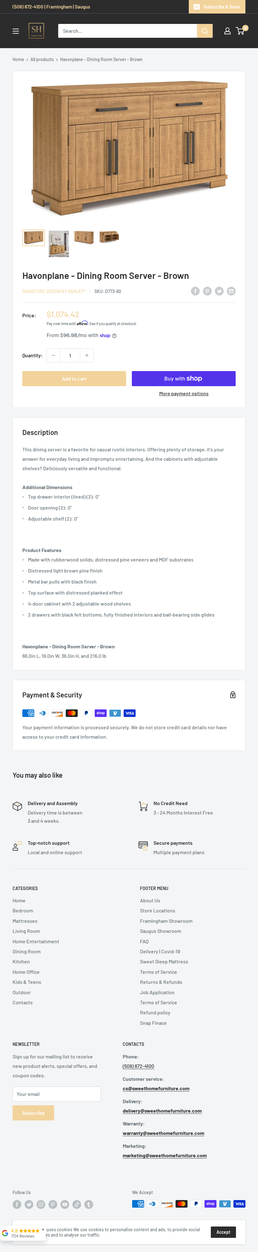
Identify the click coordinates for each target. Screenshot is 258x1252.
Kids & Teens (27, 982)
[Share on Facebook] (195, 291)
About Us (150, 900)
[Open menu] (16, 31)
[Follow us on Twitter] (29, 1204)
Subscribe (33, 1113)
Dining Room (27, 951)
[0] (240, 31)
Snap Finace (153, 1023)
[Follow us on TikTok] (76, 1204)
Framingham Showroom (166, 921)
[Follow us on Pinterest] (52, 1204)
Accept (223, 1232)
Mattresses (25, 921)
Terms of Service (158, 972)
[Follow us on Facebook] (17, 1204)
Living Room (26, 931)
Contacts (23, 1002)
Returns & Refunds (161, 982)
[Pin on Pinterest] (207, 291)
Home (18, 59)
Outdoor (22, 992)
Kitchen (21, 961)
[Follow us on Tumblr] (88, 1204)
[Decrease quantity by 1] (53, 355)
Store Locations (157, 910)
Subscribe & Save (222, 6)
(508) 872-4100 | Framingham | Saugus (51, 6)
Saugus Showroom (160, 931)
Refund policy (155, 1012)
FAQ (144, 941)
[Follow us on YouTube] (64, 1204)
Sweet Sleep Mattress (164, 961)
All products (42, 59)
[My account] (227, 30)
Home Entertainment (36, 941)
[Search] (205, 31)
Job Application (157, 992)
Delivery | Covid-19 (160, 951)
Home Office (26, 972)
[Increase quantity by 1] (86, 355)
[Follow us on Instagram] (40, 1204)
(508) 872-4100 (138, 1066)
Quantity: (32, 355)
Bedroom (23, 910)
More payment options (184, 393)
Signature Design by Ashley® (53, 291)
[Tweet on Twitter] (219, 291)
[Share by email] (231, 291)
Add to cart (74, 378)
